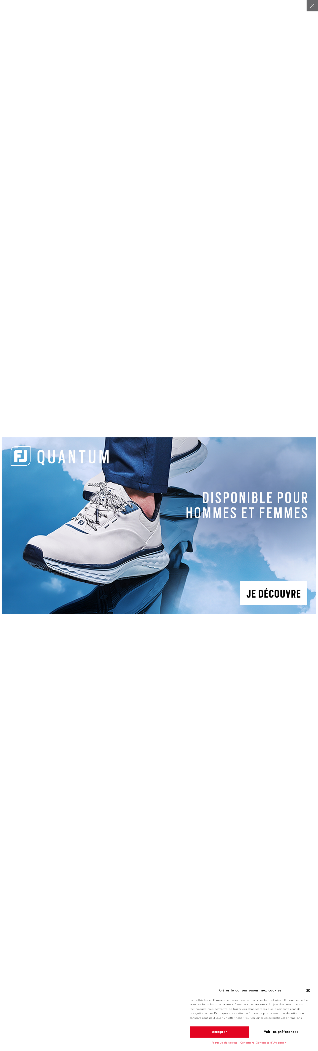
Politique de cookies (225, 1042)
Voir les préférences (281, 1032)
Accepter (219, 1032)
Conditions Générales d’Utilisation (263, 1042)
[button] (308, 990)
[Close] (312, 5)
